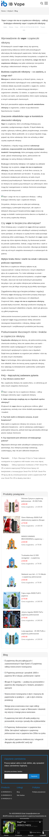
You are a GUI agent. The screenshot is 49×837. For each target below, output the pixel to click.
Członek (43, 835)
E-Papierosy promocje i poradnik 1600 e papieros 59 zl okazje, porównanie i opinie (22, 674)
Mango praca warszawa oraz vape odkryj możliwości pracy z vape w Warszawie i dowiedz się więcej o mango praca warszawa (25, 709)
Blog (16, 11)
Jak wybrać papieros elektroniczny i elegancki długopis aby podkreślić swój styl (24, 741)
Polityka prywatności (38, 792)
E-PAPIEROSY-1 (6, 792)
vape (23, 38)
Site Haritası (21, 795)
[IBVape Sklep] (12, 5)
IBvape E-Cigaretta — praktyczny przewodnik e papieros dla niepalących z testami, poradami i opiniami (24, 685)
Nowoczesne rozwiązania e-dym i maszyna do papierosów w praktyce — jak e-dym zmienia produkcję (24, 697)
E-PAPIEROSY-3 (6, 798)
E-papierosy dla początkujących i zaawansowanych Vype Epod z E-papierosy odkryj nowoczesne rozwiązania (23, 664)
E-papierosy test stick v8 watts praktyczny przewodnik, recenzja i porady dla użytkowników (25, 719)
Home (3, 11)
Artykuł (10, 11)
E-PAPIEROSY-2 (6, 795)
